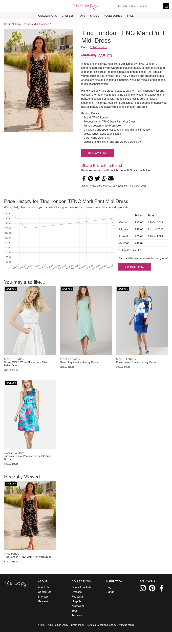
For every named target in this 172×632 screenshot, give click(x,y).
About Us (43, 587)
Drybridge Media (126, 624)
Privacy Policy (77, 624)
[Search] (166, 6)
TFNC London (98, 47)
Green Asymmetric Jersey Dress (79, 362)
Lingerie (76, 601)
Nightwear (78, 606)
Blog (108, 587)
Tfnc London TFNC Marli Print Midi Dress (27, 556)
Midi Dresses (41, 24)
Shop (16, 24)
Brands (110, 592)
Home (7, 24)
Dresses (68, 15)
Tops (81, 15)
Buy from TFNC (97, 153)
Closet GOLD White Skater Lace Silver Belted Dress (26, 364)
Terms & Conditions (97, 624)
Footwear (77, 596)
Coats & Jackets (81, 587)
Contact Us (44, 592)
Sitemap (43, 596)
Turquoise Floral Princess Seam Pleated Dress (27, 457)
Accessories (113, 15)
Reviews (43, 601)
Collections (47, 15)
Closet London (14, 359)
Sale (130, 15)
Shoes (94, 15)
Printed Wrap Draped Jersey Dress (136, 362)
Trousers (77, 615)
